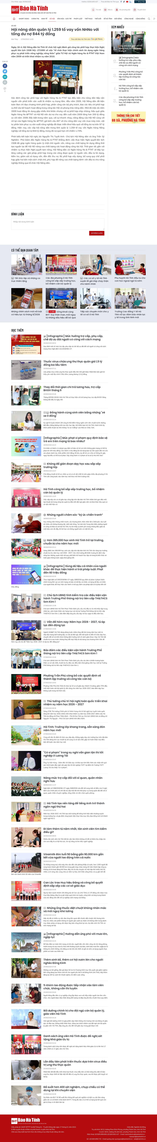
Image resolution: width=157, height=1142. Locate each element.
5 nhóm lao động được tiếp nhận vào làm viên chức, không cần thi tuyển (73, 987)
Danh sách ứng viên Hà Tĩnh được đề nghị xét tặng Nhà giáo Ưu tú (72, 1038)
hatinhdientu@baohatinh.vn (135, 1134)
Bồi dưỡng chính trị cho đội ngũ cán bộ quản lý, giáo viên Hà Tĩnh (74, 1012)
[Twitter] (5, 71)
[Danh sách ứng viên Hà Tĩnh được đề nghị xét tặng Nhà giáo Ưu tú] (26, 1044)
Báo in (110, 10)
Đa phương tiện (125, 10)
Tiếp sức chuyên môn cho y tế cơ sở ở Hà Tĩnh (94, 313)
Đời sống (118, 19)
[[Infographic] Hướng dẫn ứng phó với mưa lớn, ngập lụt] (26, 942)
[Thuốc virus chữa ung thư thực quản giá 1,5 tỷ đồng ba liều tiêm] (26, 370)
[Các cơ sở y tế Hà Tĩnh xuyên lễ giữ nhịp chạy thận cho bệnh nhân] (95, 265)
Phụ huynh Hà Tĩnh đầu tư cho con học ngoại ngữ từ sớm (130, 279)
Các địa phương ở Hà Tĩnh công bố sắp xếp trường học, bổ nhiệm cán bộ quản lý (131, 101)
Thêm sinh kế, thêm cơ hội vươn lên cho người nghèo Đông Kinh (73, 961)
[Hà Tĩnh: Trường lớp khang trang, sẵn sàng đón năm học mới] (26, 735)
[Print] (5, 82)
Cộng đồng (140, 19)
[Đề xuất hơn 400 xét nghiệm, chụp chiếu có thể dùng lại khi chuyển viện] (26, 1095)
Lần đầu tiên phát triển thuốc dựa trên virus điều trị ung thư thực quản (75, 1063)
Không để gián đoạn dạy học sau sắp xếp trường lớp (72, 465)
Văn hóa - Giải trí (64, 19)
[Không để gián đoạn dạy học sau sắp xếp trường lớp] (26, 472)
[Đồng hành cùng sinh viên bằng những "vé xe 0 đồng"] (26, 421)
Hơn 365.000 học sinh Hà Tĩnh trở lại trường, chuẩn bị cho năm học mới (73, 542)
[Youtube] (127, 2)
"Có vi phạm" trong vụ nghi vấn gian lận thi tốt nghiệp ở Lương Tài (73, 754)
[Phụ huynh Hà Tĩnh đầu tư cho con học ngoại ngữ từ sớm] (130, 265)
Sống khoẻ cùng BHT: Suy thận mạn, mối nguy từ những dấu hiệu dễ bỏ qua (61, 314)
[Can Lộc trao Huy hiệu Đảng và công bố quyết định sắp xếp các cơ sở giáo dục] (26, 891)
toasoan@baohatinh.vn (137, 1136)
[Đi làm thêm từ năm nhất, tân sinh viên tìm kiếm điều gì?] (26, 837)
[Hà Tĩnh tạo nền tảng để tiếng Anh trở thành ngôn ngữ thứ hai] (26, 812)
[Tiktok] (124, 2)
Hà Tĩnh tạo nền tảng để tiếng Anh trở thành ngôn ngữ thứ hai (73, 805)
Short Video (24, 19)
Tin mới (98, 10)
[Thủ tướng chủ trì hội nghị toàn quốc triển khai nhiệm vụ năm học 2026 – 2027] (26, 709)
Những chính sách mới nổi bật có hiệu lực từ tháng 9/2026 (26, 313)
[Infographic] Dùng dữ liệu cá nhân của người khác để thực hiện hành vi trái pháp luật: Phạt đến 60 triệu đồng (74, 569)
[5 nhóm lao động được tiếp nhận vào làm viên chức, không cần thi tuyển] (26, 994)
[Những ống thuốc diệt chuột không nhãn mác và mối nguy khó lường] (26, 916)
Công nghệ (128, 19)
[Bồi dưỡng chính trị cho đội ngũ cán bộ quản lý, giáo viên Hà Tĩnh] (26, 1019)
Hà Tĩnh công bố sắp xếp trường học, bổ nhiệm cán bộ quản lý (131, 88)
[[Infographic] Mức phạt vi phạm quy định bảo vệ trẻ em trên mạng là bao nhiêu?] (26, 446)
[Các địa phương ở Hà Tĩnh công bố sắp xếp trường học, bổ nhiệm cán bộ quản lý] (61, 265)
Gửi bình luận (97, 233)
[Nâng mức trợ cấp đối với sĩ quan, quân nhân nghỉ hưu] (26, 786)
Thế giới (98, 19)
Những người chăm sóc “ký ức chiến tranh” (74, 515)
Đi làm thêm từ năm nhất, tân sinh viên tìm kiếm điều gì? (75, 830)
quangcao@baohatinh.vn (124, 1139)
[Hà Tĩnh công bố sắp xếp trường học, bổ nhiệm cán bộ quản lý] (26, 498)
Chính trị (35, 19)
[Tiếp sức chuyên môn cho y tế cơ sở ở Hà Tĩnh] (95, 298)
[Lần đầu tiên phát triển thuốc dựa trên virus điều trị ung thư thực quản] (26, 1070)
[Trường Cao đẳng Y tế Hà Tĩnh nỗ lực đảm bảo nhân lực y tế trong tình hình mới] (130, 298)
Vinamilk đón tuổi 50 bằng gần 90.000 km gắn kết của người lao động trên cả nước (73, 856)
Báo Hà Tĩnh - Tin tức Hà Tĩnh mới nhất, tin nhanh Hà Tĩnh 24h (34, 10)
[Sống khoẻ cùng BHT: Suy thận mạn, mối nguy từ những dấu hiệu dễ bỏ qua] (61, 298)
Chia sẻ (5, 61)
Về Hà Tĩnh (108, 19)
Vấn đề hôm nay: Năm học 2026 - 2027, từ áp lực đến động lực (74, 623)
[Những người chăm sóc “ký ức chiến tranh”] (26, 523)
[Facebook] (121, 2)
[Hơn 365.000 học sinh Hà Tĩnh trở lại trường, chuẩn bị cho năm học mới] (26, 549)
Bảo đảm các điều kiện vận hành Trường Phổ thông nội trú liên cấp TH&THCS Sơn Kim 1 (72, 652)
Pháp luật (78, 19)
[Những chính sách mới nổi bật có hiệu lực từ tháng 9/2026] (26, 298)
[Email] (5, 77)
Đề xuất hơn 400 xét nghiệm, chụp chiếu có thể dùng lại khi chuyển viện (74, 1089)
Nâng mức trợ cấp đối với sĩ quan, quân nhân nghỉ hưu (72, 779)
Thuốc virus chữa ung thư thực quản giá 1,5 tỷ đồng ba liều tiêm (72, 363)
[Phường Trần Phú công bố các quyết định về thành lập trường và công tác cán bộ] (26, 684)
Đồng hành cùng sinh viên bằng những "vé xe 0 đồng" (74, 414)
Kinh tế (44, 19)
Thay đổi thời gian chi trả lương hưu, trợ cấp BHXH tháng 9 (130, 48)
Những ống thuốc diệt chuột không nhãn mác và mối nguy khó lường (74, 909)
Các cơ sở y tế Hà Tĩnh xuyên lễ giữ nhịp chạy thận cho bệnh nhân (94, 281)
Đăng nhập (141, 2)
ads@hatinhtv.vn (140, 1139)
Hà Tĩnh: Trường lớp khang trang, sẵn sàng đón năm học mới (74, 728)
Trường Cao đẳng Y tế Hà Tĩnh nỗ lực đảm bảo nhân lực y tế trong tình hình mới (130, 314)
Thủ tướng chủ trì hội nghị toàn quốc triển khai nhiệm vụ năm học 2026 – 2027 (75, 703)
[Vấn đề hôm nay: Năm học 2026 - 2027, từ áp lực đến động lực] (26, 630)
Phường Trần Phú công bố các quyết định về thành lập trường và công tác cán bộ (131, 76)
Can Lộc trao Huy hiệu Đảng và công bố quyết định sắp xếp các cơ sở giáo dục (73, 884)
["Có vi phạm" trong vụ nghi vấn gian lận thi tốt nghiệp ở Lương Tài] (26, 761)
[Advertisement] (57, 183)
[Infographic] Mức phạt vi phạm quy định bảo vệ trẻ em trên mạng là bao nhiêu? (75, 439)
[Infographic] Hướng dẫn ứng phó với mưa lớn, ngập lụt (75, 935)
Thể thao (88, 19)
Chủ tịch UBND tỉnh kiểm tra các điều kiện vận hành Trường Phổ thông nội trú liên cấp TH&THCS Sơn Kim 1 (75, 599)
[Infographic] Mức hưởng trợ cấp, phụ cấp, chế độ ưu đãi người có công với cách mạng (130, 61)
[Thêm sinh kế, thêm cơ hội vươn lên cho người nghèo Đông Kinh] (26, 968)
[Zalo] (130, 2)
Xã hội (52, 19)
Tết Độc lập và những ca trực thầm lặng (25, 279)
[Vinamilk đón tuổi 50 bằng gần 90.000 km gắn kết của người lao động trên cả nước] (26, 863)
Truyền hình (141, 10)
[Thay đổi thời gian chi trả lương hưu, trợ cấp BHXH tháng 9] (26, 395)
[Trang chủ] (14, 18)
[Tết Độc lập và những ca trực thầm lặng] (26, 265)
